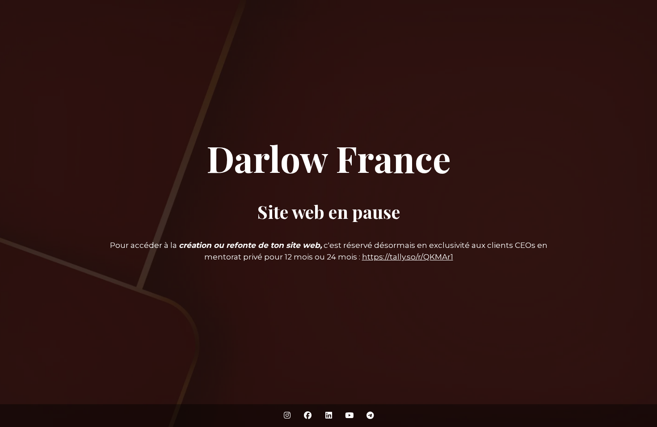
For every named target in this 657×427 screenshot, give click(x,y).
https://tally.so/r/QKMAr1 (407, 256)
